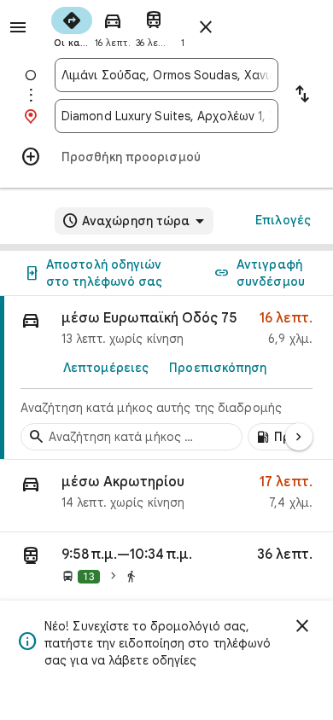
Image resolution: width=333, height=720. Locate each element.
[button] (166, 496)
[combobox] (166, 75)
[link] (166, 378)
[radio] (71, 25)
